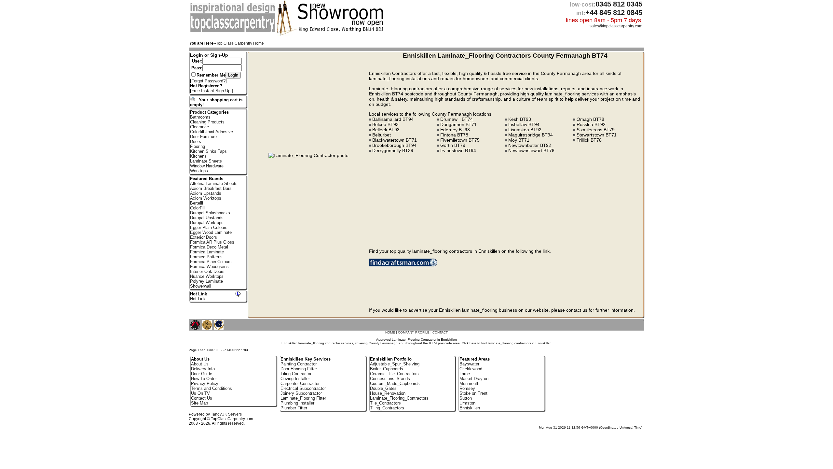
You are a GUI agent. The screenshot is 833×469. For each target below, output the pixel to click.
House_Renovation (387, 393)
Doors (195, 141)
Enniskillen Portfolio (391, 359)
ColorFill (197, 208)
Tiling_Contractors (387, 407)
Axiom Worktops (205, 198)
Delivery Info (203, 368)
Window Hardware (207, 165)
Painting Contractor (298, 364)
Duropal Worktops (207, 222)
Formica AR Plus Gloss (212, 242)
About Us (200, 364)
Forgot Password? (208, 80)
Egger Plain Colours (208, 227)
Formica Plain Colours (211, 261)
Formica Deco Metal (209, 247)
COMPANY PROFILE (414, 332)
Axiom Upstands (205, 193)
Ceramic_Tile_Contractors (394, 373)
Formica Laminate (207, 251)
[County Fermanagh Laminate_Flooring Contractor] (233, 31)
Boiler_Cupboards (386, 368)
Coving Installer (295, 378)
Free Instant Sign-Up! (211, 90)
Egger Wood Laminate (211, 232)
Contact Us (201, 398)
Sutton (465, 398)
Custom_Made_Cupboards (395, 383)
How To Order (204, 378)
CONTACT (440, 332)
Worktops (199, 170)
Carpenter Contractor (300, 383)
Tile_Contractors (385, 403)
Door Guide (201, 373)
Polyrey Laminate (206, 281)
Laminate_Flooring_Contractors (399, 398)
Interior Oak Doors (207, 271)
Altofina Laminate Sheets (214, 183)
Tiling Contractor (295, 373)
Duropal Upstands (207, 217)
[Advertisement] (309, 102)
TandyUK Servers (226, 414)
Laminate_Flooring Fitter (303, 398)
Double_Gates (383, 388)
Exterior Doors (203, 237)
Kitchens (198, 156)
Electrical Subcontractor (303, 388)
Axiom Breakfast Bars (211, 188)
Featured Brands (206, 178)
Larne (464, 373)
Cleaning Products (207, 122)
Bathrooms (200, 117)
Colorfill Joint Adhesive (211, 131)
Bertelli (196, 203)
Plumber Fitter (293, 407)
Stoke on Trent (473, 393)
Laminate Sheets (206, 161)
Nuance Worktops (207, 276)
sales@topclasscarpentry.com (616, 26)
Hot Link (198, 293)
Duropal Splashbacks (210, 212)
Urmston (467, 403)
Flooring (197, 146)
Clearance (199, 126)
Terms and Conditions (211, 388)
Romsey (467, 388)
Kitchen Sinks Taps (208, 151)
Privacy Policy (204, 383)
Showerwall (200, 286)
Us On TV (200, 393)
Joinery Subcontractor (301, 393)
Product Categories (209, 112)
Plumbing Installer (297, 403)
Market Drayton (473, 378)
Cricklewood (470, 368)
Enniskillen (469, 407)
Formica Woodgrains (209, 266)
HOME (390, 332)
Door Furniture (203, 136)
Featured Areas (474, 359)
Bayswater (469, 364)
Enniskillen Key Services (305, 359)
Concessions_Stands (390, 378)
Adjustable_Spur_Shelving (394, 364)
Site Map (199, 403)
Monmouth (469, 383)
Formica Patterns (206, 256)
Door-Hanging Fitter (298, 368)
